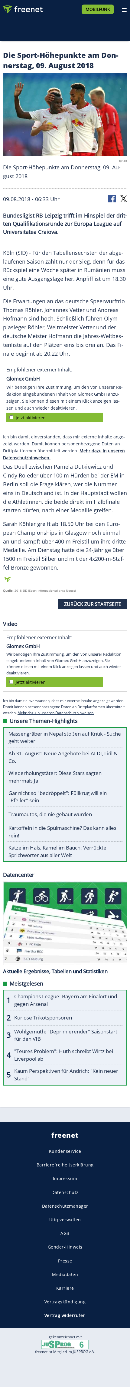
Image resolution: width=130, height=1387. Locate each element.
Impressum (65, 1178)
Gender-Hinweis (65, 1247)
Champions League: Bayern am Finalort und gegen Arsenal (65, 1000)
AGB (65, 1233)
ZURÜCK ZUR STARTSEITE (92, 604)
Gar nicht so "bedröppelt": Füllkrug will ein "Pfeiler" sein (57, 797)
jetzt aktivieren (31, 418)
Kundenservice (65, 1151)
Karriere (65, 1288)
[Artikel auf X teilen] (123, 198)
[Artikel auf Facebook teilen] (112, 198)
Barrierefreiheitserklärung (65, 1165)
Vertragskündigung (65, 1302)
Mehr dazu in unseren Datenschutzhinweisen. (56, 712)
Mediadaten (65, 1274)
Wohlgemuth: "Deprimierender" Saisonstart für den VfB (65, 1035)
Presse (65, 1260)
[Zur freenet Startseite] (22, 8)
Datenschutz (65, 1192)
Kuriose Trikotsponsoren (43, 1017)
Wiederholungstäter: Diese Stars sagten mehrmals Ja (55, 777)
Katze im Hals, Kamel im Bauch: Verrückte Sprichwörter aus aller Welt (57, 851)
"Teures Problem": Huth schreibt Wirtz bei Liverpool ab (63, 1055)
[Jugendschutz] (65, 1344)
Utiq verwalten (65, 1219)
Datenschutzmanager (65, 1206)
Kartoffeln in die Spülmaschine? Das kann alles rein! (62, 831)
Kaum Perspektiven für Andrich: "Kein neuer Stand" (66, 1074)
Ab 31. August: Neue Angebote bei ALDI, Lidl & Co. (62, 757)
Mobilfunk (98, 9)
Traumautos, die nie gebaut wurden (50, 814)
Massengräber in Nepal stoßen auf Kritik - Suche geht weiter (64, 737)
